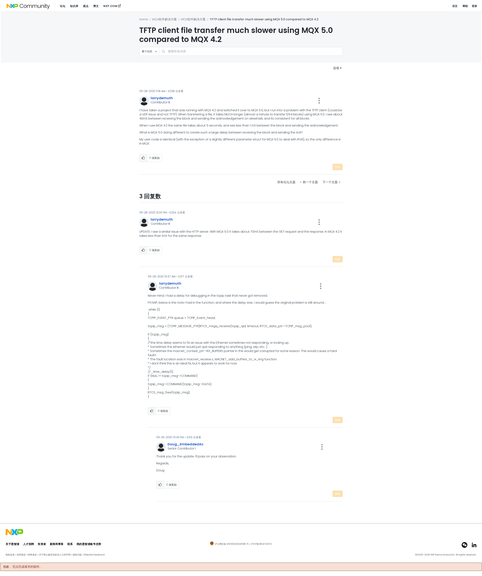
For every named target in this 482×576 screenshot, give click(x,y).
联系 (70, 544)
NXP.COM (110, 6)
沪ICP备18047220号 (261, 544)
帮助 (465, 6)
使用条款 (21, 555)
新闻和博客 (57, 544)
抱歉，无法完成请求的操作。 (22, 567)
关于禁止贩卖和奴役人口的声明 (55, 555)
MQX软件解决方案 (164, 19)
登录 (474, 6)
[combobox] (251, 51)
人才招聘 (28, 544)
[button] (319, 100)
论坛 (62, 6)
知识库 (74, 6)
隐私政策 (10, 555)
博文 (96, 6)
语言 (455, 6)
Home (143, 19)
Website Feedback (94, 555)
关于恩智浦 (12, 544)
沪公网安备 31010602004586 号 (232, 544)
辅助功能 (77, 555)
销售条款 (32, 555)
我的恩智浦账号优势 (89, 544)
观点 (85, 6)
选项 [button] (336, 68)
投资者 (42, 544)
